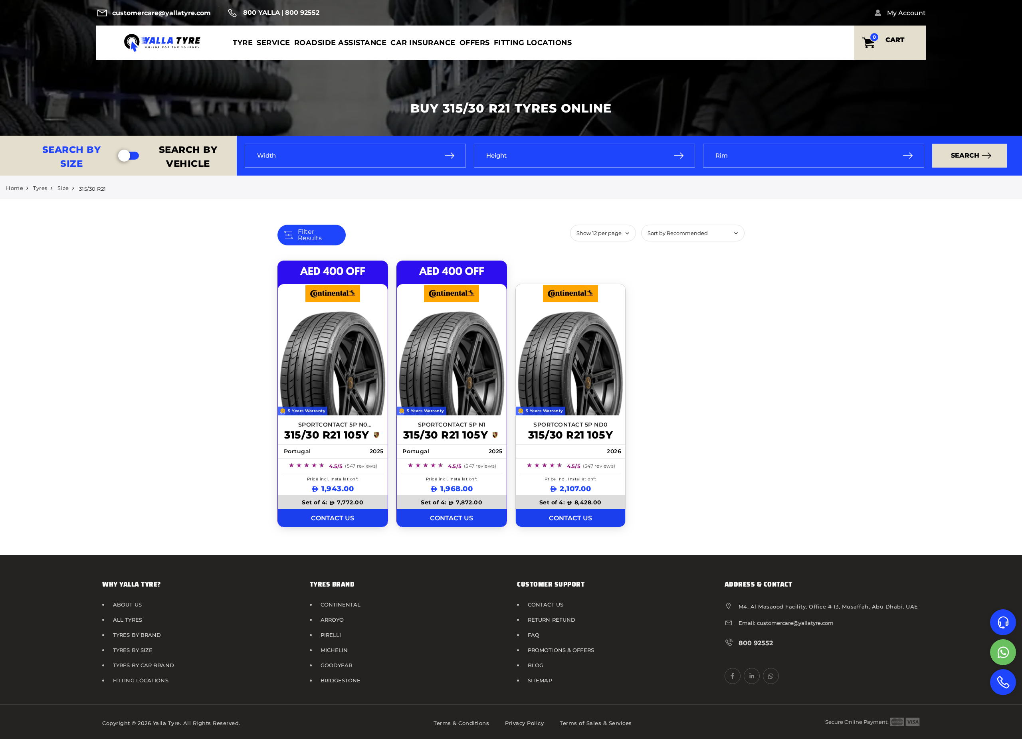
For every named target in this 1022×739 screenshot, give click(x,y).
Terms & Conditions (461, 723)
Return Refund (551, 619)
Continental (341, 604)
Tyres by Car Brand (143, 665)
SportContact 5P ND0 (570, 424)
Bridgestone (341, 680)
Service (273, 42)
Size (63, 188)
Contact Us (545, 604)
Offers (475, 42)
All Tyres (127, 619)
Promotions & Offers (561, 650)
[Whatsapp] (1003, 652)
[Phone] (1003, 682)
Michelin (334, 650)
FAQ (533, 635)
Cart (894, 39)
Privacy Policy (524, 723)
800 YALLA (261, 12)
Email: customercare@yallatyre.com (786, 623)
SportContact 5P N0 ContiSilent (332, 425)
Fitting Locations (533, 42)
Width (266, 155)
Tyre (243, 42)
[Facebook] (733, 676)
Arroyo (332, 619)
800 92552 (302, 12)
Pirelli (331, 635)
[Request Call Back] (1003, 622)
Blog (535, 665)
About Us (127, 604)
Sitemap (540, 680)
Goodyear (337, 665)
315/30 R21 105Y (326, 435)
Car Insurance (423, 42)
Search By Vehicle (188, 156)
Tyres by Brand (137, 635)
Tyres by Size (133, 650)
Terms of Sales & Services (596, 723)
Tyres (40, 188)
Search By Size (71, 156)
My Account (906, 13)
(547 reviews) (361, 466)
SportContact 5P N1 (451, 424)
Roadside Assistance (340, 42)
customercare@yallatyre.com (161, 13)
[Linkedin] (752, 676)
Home (14, 188)
